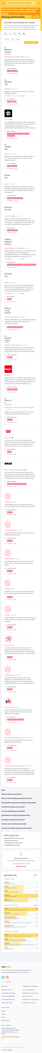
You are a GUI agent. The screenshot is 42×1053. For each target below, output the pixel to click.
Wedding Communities (12, 845)
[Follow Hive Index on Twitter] (3, 977)
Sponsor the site (28, 996)
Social (11, 835)
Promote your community (30, 993)
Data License (5, 1020)
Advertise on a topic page (30, 999)
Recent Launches (7, 990)
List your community (29, 990)
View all (36, 905)
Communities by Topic (8, 993)
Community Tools (7, 1003)
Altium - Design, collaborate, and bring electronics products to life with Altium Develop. (19, 11)
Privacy (4, 1014)
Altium (10, 1050)
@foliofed (8, 982)
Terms (3, 1017)
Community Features (8, 999)
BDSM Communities (11, 840)
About (3, 1011)
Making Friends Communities (14, 838)
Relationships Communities (13, 843)
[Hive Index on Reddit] (7, 977)
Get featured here (32, 42)
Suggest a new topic (29, 1003)
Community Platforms (8, 996)
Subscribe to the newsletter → (10, 1038)
